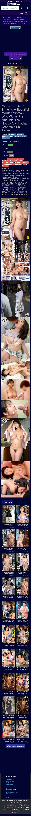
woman (5, 166)
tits (25, 164)
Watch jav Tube (10, 781)
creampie (21, 159)
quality (26, 162)
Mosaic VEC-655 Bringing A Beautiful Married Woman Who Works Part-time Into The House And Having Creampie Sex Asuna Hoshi (15, 21)
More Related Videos (16, 746)
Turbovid (7, 54)
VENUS (11, 145)
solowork (19, 164)
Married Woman (8, 136)
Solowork (6, 138)
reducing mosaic (8, 164)
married (5, 162)
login (17, 1)
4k (9, 159)
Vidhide (14, 54)
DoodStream (13, 58)
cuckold (5, 161)
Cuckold (21, 134)
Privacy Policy (10, 794)
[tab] (7, 502)
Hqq (20, 58)
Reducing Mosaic (21, 136)
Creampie (13, 134)
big (14, 159)
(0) (10, 63)
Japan (11, 155)
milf (12, 162)
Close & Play (15, 28)
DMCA (8, 795)
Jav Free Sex (9, 784)
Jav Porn (8, 783)
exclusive (14, 161)
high (21, 161)
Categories (12, 18)
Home (5, 18)
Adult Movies (20, 18)
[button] (22, 1)
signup (11, 1)
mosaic (18, 162)
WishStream (22, 54)
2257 (7, 797)
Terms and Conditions (12, 792)
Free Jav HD (9, 779)
